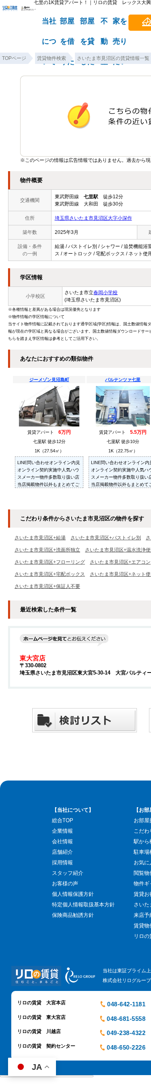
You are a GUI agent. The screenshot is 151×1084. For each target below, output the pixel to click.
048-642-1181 (126, 1004)
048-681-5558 (126, 1018)
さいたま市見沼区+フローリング (49, 562)
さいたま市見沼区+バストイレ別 (105, 538)
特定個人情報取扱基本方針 (83, 905)
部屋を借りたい (67, 24)
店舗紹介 (62, 852)
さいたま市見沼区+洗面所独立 (47, 550)
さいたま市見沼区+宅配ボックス (49, 574)
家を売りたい (120, 24)
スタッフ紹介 (67, 873)
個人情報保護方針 (73, 894)
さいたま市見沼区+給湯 (40, 538)
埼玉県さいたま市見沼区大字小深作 (93, 218)
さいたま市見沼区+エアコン (120, 562)
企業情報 (62, 831)
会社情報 (62, 841)
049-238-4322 (126, 1032)
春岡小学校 (105, 292)
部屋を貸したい (87, 24)
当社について (49, 24)
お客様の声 (65, 883)
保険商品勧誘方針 (73, 915)
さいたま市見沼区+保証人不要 (47, 586)
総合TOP (62, 820)
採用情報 (62, 862)
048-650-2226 (126, 1047)
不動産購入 (104, 24)
